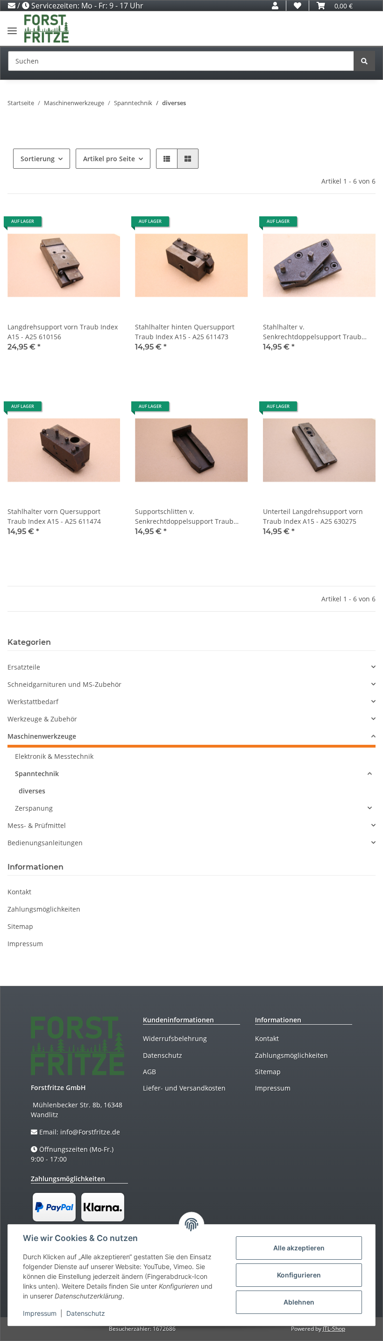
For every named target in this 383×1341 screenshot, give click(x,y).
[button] (275, 5)
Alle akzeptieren (299, 1248)
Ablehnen (299, 1302)
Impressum (25, 943)
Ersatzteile (23, 667)
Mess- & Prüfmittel (36, 825)
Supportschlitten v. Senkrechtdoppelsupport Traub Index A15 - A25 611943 (184, 516)
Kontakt (19, 891)
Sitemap (20, 926)
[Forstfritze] (46, 29)
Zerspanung (34, 808)
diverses (32, 790)
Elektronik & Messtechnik (54, 756)
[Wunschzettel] (297, 5)
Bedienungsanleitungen (45, 842)
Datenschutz (162, 1055)
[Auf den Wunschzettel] (104, 224)
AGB (149, 1071)
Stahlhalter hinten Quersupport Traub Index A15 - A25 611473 (184, 331)
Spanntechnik (37, 773)
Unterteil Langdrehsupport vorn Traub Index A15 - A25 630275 (313, 516)
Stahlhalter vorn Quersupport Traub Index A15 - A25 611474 (54, 516)
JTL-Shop (334, 1329)
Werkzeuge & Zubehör (42, 718)
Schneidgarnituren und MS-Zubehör (64, 684)
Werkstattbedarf (32, 701)
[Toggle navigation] (12, 27)
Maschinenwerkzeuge (41, 736)
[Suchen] (364, 61)
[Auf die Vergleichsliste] (80, 224)
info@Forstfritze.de (90, 1131)
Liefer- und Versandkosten (184, 1088)
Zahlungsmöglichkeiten (43, 909)
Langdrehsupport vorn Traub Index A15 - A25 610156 (62, 331)
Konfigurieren (299, 1275)
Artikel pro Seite (109, 158)
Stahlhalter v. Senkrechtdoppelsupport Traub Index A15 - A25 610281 (312, 332)
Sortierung (38, 158)
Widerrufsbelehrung (175, 1038)
